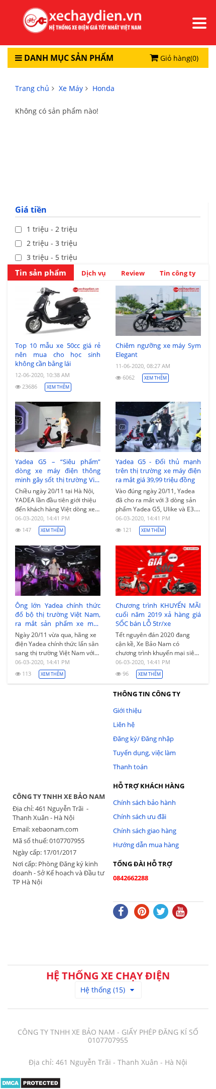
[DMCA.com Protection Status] (30, 1082)
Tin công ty (177, 273)
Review (133, 273)
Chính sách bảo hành (144, 802)
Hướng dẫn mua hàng (146, 844)
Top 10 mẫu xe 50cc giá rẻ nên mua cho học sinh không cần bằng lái (57, 354)
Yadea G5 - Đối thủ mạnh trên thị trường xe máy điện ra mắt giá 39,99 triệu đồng (158, 470)
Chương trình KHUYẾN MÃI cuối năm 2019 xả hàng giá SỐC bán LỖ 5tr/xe (158, 614)
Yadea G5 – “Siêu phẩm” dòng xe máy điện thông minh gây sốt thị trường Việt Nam (57, 470)
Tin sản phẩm (40, 272)
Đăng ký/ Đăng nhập (143, 738)
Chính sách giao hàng (144, 830)
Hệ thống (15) (102, 989)
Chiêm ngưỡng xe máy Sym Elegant (158, 350)
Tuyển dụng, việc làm (144, 752)
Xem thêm (58, 387)
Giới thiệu (127, 710)
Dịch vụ (93, 273)
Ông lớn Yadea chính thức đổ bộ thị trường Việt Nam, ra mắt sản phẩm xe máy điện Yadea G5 (57, 614)
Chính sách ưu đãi (139, 816)
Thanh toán (130, 766)
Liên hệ (124, 724)
